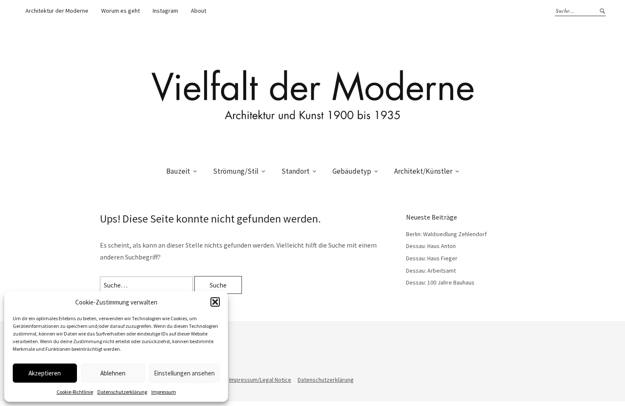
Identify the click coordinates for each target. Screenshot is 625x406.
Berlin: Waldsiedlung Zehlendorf (446, 234)
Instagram (165, 10)
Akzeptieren (44, 373)
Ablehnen (112, 373)
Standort (295, 171)
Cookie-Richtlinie (75, 392)
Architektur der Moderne (57, 10)
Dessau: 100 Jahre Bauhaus (440, 282)
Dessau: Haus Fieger (431, 258)
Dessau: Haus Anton (431, 246)
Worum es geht (120, 10)
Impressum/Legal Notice (260, 379)
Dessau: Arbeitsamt (431, 270)
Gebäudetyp (351, 171)
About (198, 10)
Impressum (163, 392)
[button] (215, 302)
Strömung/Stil (236, 171)
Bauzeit (178, 171)
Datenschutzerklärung (122, 392)
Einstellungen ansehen (184, 373)
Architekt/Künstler (423, 171)
